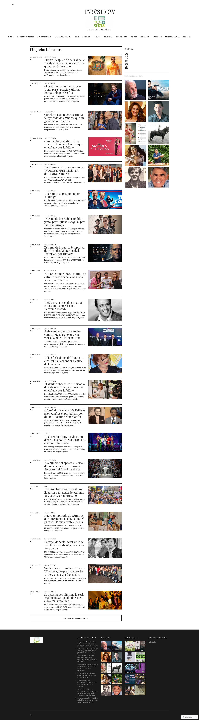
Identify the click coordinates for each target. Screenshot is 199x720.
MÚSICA (97, 37)
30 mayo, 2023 (35, 539)
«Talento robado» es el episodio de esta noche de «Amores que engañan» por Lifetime (64, 387)
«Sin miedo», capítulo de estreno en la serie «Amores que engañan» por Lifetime (63, 144)
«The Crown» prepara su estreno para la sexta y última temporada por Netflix (62, 89)
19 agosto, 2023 (36, 112)
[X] (126, 57)
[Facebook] (126, 54)
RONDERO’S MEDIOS (25, 37)
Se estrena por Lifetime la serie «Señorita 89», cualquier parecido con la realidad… (64, 597)
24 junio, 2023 (35, 381)
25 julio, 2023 (35, 244)
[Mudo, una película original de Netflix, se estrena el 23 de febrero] (130, 668)
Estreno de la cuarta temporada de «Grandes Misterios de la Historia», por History (64, 250)
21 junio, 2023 (35, 407)
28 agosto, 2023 (36, 57)
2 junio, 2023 (34, 513)
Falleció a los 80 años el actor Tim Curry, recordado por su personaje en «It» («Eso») (87, 651)
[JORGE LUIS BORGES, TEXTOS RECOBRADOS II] (130, 657)
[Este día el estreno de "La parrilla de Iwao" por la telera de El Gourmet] (158, 155)
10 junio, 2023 (35, 460)
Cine (45, 486)
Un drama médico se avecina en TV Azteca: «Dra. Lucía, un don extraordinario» (64, 170)
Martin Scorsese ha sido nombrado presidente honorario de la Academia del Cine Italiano (87, 659)
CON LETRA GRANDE (63, 37)
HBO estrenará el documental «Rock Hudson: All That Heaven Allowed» (63, 306)
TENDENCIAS (121, 37)
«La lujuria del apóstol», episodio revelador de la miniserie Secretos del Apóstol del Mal (64, 466)
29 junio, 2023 (35, 355)
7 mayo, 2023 (34, 591)
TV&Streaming (44, 37)
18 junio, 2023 (35, 434)
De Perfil (145, 37)
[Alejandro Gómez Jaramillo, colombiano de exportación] (158, 112)
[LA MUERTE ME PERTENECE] (140, 690)
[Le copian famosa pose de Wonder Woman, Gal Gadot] (135, 155)
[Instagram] (126, 61)
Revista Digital (172, 37)
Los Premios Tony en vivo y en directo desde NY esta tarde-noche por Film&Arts (65, 440)
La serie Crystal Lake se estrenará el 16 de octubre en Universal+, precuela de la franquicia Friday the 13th (87, 692)
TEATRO (134, 37)
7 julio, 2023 (34, 299)
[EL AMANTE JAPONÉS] (140, 679)
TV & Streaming (50, 57)
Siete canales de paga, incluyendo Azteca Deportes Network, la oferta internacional (62, 334)
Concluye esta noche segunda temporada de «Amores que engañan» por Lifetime (64, 118)
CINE (77, 37)
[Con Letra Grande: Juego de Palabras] (130, 679)
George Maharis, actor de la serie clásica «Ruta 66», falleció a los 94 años (64, 545)
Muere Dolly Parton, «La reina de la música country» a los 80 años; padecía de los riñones (87, 667)
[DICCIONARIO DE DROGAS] (140, 657)
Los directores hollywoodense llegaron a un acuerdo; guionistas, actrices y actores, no (64, 492)
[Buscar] (13, 4)
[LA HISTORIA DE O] (140, 646)
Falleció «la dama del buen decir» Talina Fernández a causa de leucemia (64, 361)
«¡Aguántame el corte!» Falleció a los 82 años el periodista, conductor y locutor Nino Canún (64, 413)
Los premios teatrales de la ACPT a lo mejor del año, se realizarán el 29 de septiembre (87, 644)
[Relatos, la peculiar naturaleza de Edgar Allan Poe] (140, 668)
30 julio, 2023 (35, 191)
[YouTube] (126, 64)
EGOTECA (187, 37)
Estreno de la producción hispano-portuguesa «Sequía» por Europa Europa (64, 222)
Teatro (47, 434)
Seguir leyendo (65, 75)
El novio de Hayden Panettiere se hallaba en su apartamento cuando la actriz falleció (87, 700)
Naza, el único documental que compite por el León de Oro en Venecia (86, 675)
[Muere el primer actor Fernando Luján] (135, 178)
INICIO (11, 37)
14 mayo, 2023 (35, 565)
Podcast (86, 37)
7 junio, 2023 (34, 486)
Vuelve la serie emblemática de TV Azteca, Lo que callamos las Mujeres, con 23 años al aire (64, 571)
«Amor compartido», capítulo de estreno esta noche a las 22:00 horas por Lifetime (65, 277)
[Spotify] (126, 67)
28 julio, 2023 (35, 216)
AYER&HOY (157, 37)
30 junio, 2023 (35, 328)
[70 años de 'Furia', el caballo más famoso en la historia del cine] (158, 134)
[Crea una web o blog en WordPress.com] (30, 715)
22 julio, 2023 (35, 271)
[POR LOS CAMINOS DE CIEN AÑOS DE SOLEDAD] (130, 646)
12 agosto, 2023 (36, 138)
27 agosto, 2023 (36, 83)
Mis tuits (152, 642)
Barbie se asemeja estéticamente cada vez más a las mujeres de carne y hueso (87, 683)
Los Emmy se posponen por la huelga (62, 195)
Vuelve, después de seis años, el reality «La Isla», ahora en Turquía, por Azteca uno (64, 63)
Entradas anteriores (76, 618)
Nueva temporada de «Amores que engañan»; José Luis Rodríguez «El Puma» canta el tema (64, 519)
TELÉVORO (108, 37)
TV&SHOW (99, 11)
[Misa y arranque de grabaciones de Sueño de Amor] (130, 690)
